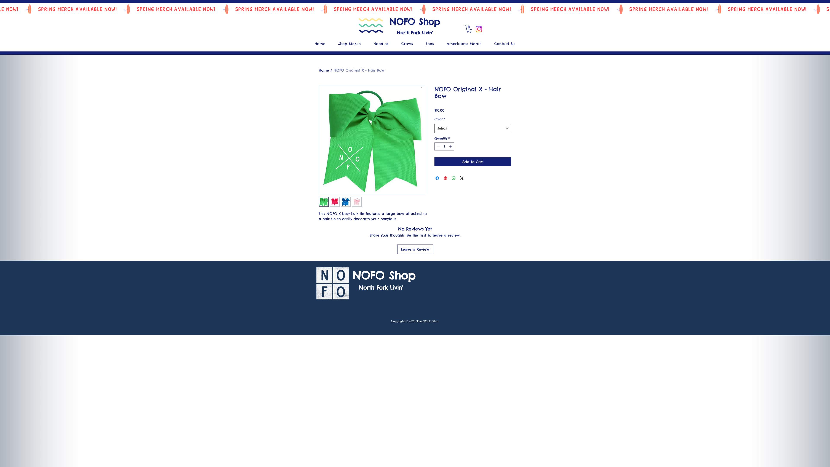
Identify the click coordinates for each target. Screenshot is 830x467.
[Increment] (451, 146)
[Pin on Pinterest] (445, 178)
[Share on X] (461, 178)
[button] (469, 29)
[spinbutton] (444, 146)
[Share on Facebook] (437, 178)
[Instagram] (479, 29)
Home (324, 70)
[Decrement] (438, 146)
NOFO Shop (415, 21)
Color (439, 119)
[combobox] (472, 128)
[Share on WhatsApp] (453, 178)
